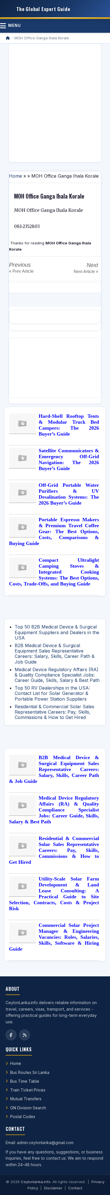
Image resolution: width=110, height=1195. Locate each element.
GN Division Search (28, 1107)
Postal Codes (22, 1116)
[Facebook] (11, 1035)
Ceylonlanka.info (35, 1181)
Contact (75, 1188)
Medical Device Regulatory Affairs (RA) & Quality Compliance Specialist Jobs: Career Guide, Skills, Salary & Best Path (57, 675)
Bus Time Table (24, 1081)
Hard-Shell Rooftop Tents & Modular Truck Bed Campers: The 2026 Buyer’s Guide (69, 425)
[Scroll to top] (97, 1183)
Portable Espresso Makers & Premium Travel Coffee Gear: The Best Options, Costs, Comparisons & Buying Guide (54, 531)
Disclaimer (53, 1188)
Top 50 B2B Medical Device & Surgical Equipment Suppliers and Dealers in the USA (57, 632)
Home (15, 176)
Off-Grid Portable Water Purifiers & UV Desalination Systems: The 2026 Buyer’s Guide (69, 494)
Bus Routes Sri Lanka (29, 1072)
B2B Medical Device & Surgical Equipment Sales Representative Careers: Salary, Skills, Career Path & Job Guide (54, 654)
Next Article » (86, 271)
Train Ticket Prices (27, 1090)
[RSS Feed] (24, 1035)
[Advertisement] (55, 103)
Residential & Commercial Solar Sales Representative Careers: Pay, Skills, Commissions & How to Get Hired (54, 712)
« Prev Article (21, 271)
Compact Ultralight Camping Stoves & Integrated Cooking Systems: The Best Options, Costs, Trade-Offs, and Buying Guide (54, 572)
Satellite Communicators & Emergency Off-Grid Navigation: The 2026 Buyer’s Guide (69, 459)
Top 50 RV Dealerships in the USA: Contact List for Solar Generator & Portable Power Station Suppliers (52, 693)
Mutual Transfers (25, 1098)
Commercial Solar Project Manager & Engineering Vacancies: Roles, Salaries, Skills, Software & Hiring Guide (54, 937)
